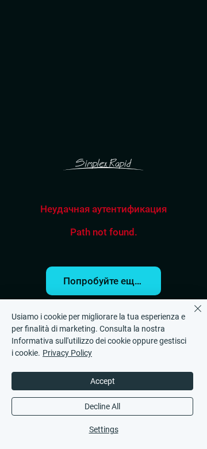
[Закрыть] (191, 315)
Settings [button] (103, 429)
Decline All (102, 406)
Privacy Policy (67, 352)
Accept (102, 381)
